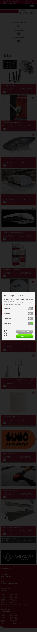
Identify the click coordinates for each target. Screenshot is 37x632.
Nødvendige (7, 323)
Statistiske (7, 313)
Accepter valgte (25, 331)
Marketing (7, 308)
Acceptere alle (24, 336)
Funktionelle (7, 318)
